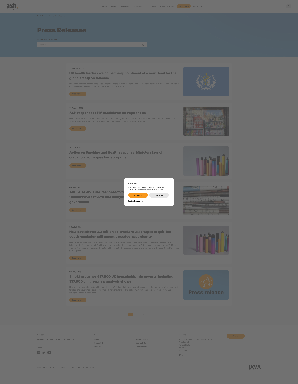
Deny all (159, 195)
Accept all (138, 195)
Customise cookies (135, 201)
